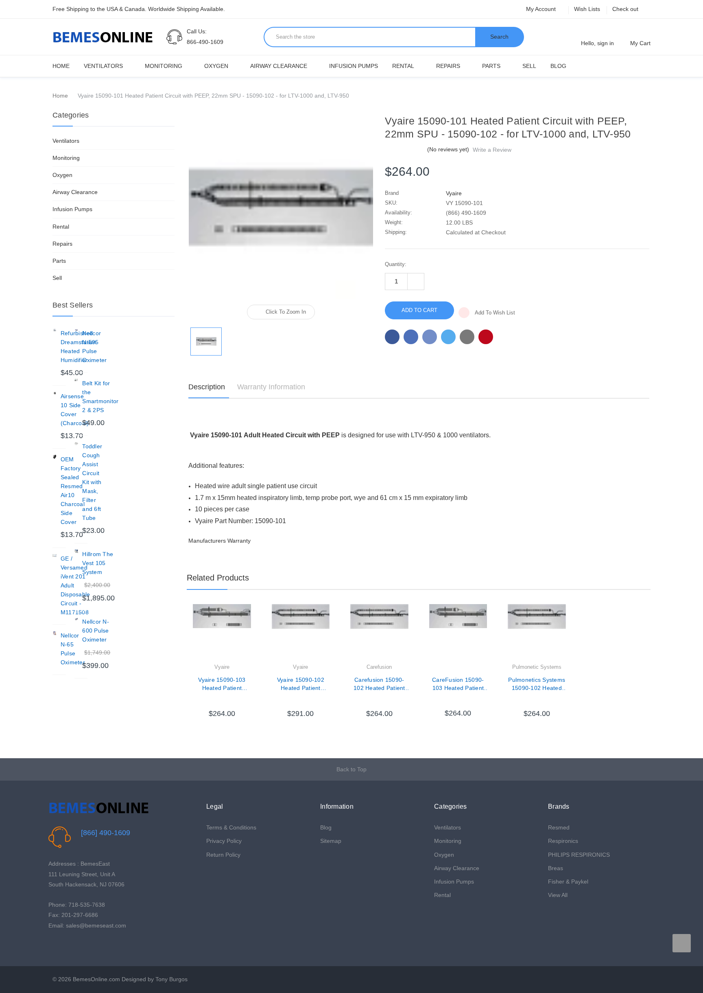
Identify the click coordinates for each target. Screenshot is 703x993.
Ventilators (103, 66)
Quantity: (395, 264)
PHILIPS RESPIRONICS (579, 854)
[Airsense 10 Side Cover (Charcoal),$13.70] (54, 394)
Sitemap (330, 841)
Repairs (448, 66)
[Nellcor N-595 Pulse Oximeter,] (76, 331)
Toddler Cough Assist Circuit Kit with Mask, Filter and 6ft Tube (92, 482)
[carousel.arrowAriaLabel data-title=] (681, 943)
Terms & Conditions (231, 827)
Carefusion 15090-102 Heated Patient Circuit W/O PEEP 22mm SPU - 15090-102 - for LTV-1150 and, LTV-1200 (379, 684)
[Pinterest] (485, 337)
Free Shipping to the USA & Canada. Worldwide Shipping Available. (138, 9)
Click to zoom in (286, 312)
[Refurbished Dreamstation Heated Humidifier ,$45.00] (54, 331)
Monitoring (163, 66)
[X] (448, 337)
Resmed (559, 827)
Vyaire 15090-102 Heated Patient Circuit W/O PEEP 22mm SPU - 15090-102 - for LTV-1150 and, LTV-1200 (300, 684)
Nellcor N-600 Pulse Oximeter (95, 630)
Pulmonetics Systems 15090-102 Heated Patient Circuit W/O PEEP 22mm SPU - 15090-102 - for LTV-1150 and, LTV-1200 (536, 684)
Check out (625, 9)
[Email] (411, 337)
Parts (491, 66)
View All (558, 895)
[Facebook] (392, 337)
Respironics (563, 841)
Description (206, 387)
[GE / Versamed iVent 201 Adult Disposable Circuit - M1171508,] (54, 556)
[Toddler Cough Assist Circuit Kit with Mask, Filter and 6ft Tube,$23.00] (76, 444)
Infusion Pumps (353, 66)
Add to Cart (222, 701)
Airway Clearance (278, 66)
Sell (529, 66)
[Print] (429, 337)
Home (61, 66)
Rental (403, 66)
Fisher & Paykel (568, 881)
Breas (555, 868)
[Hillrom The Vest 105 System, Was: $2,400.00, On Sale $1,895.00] (76, 552)
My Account (541, 9)
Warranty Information (271, 387)
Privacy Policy (224, 841)
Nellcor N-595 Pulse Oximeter (94, 346)
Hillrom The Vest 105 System (97, 563)
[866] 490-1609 (105, 833)
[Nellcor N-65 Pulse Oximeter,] (54, 633)
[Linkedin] (467, 337)
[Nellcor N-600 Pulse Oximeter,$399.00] (76, 619)
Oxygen (216, 66)
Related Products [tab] (218, 577)
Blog (558, 66)
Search (499, 36)
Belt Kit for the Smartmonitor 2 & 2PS (100, 396)
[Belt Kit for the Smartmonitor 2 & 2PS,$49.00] (76, 381)
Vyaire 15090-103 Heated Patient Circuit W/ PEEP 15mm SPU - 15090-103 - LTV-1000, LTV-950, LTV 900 (221, 684)
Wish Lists (587, 9)
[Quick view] (251, 631)
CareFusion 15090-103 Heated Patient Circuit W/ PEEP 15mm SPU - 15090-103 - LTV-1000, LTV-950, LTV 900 (458, 684)
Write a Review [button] (492, 149)
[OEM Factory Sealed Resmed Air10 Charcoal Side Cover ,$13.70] (54, 457)
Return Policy (223, 854)
